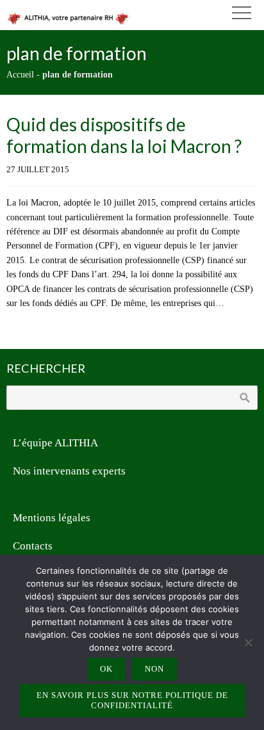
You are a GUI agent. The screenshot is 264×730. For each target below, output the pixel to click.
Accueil (20, 74)
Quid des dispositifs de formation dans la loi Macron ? (124, 135)
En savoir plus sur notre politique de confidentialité (132, 700)
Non (154, 669)
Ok (106, 669)
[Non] (248, 642)
